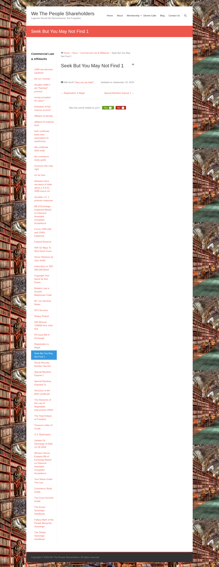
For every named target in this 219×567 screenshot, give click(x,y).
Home (110, 15)
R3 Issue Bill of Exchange (41, 336)
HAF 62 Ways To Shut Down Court (43, 249)
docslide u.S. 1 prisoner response (43, 199)
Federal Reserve (42, 241)
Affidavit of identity (43, 116)
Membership (133, 15)
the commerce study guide (41, 158)
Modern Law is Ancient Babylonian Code (43, 291)
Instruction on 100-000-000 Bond (43, 268)
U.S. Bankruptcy (42, 434)
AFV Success (41, 310)
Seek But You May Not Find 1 (43, 355)
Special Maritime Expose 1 (42, 374)
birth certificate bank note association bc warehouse (41, 136)
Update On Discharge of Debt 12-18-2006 (43, 443)
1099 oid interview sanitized (43, 71)
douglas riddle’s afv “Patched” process (42, 88)
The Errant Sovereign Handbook (39, 510)
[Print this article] (133, 64)
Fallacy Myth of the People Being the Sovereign (44, 523)
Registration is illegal (41, 346)
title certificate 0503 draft (41, 149)
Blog (162, 15)
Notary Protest (41, 316)
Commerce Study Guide (43, 490)
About (120, 15)
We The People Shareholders (62, 13)
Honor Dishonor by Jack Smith (43, 259)
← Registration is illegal (73, 93)
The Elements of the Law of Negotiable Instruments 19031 (43, 405)
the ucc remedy (42, 78)
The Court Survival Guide (43, 499)
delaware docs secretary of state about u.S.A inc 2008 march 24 (43, 186)
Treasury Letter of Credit (43, 427)
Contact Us (174, 15)
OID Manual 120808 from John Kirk (43, 325)
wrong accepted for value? (42, 99)
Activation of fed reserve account (42, 108)
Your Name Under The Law (43, 481)
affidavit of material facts (44, 123)
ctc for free (39, 175)
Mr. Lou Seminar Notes (42, 303)
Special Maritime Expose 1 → (119, 93)
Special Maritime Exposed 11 (42, 383)
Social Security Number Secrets (42, 364)
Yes (107, 107)
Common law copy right (43, 167)
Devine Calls (149, 15)
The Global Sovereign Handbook (40, 535)
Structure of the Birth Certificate (42, 392)
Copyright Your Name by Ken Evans (41, 279)
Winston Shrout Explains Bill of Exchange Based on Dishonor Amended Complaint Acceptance (42, 463)
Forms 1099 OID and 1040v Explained (42, 232)
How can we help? (84, 82)
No (120, 107)
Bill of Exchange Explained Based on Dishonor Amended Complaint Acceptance (42, 214)
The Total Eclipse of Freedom (43, 417)
